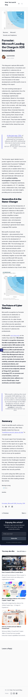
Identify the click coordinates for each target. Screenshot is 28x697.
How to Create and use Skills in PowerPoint (11, 627)
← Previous (5, 513)
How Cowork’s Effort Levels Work (12, 572)
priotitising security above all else (12, 432)
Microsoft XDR (12, 503)
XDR (23, 503)
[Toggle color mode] (22, 4)
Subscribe (14, 538)
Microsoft (12, 32)
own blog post (15, 335)
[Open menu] (19, 4)
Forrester (4, 503)
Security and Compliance (10, 35)
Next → (24, 513)
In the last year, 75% (14, 136)
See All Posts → (21, 551)
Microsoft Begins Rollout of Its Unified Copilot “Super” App (13, 599)
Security (19, 503)
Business (5, 32)
